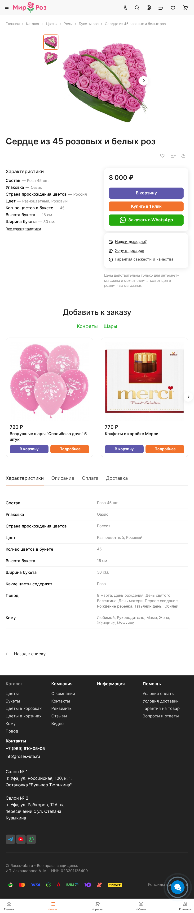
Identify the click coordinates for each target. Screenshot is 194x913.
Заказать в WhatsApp (150, 219)
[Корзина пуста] (185, 7)
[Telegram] (10, 839)
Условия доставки (161, 701)
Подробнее (69, 449)
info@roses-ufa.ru (23, 756)
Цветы (12, 693)
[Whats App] (31, 839)
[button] (143, 81)
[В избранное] (162, 156)
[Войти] (149, 7)
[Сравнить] (173, 156)
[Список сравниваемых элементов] (161, 7)
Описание (62, 478)
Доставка (117, 478)
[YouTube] (21, 839)
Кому (11, 723)
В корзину (146, 192)
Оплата (90, 478)
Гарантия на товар (161, 708)
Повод (12, 731)
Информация (111, 683)
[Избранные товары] (173, 7)
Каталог (14, 683)
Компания (61, 683)
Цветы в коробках (24, 708)
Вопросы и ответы (161, 716)
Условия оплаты (159, 693)
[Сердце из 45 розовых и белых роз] (106, 81)
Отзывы (59, 716)
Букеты (13, 701)
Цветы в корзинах (23, 716)
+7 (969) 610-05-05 (25, 748)
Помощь (152, 683)
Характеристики (25, 478)
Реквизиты (61, 708)
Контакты (60, 701)
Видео (57, 723)
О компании (63, 693)
